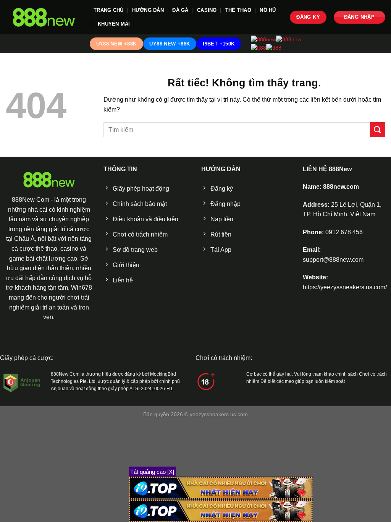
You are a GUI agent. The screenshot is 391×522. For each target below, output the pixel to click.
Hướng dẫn (148, 10)
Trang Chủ (108, 10)
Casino (207, 10)
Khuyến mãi (114, 24)
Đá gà (180, 10)
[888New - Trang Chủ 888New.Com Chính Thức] (44, 17)
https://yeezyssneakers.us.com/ (345, 287)
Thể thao (238, 10)
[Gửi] (377, 129)
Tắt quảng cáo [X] (152, 472)
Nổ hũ (268, 10)
